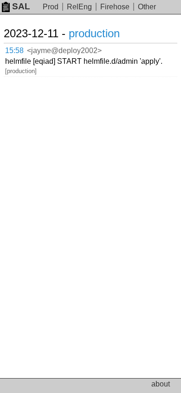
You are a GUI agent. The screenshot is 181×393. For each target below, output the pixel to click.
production (94, 33)
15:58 (14, 50)
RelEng (79, 7)
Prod (50, 7)
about (160, 384)
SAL (21, 6)
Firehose (114, 7)
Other (147, 7)
